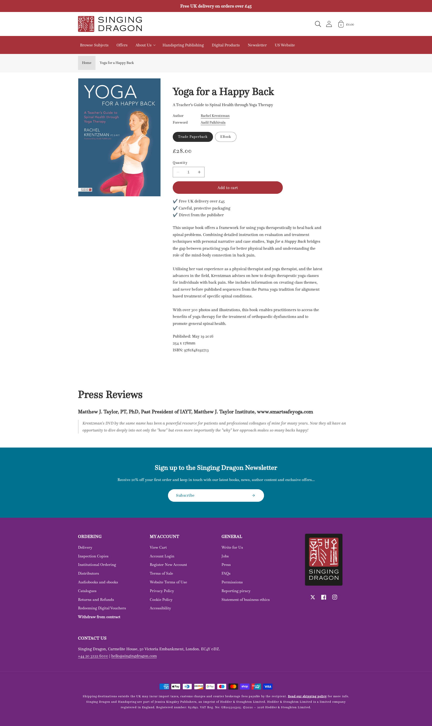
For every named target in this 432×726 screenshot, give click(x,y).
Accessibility (160, 608)
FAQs (226, 573)
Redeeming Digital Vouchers (102, 608)
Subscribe (185, 495)
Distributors (88, 573)
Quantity (180, 163)
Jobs (225, 556)
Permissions (232, 582)
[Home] (110, 24)
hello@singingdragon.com (134, 655)
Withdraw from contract (99, 616)
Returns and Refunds (96, 599)
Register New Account (168, 564)
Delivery (85, 547)
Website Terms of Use (168, 582)
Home (87, 62)
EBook (226, 136)
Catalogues (87, 590)
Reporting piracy (236, 590)
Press (226, 564)
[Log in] (329, 24)
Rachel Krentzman (215, 115)
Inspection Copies (93, 556)
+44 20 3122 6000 (93, 655)
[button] (318, 24)
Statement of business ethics (246, 599)
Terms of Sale (161, 573)
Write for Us (232, 547)
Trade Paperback (193, 136)
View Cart (158, 547)
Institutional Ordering (97, 564)
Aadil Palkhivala (213, 122)
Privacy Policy (162, 590)
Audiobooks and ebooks (98, 582)
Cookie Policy (161, 599)
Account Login (162, 556)
